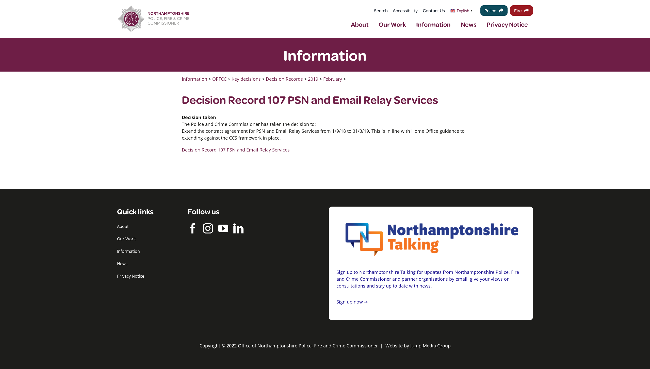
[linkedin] (238, 228)
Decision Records (284, 79)
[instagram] (208, 228)
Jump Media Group (430, 346)
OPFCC (219, 79)
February (332, 79)
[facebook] (193, 228)
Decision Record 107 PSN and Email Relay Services (236, 150)
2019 (313, 79)
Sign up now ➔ (352, 302)
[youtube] (223, 228)
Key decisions (246, 79)
